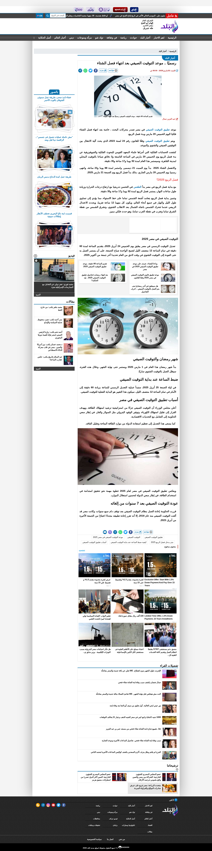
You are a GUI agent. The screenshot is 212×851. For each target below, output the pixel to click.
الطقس (137, 187)
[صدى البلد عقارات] (90, 9)
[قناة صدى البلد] (134, 9)
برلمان (115, 825)
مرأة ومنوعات (84, 37)
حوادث (133, 37)
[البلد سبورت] (120, 9)
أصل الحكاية (44, 37)
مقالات (149, 832)
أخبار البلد (145, 37)
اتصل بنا (110, 839)
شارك (102, 70)
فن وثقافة (112, 37)
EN (40, 16)
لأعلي (171, 800)
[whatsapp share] (85, 71)
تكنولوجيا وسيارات (128, 825)
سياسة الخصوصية (94, 839)
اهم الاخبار (159, 37)
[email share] (80, 71)
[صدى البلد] (169, 26)
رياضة (123, 37)
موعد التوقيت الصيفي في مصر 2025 (108, 537)
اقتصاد (150, 825)
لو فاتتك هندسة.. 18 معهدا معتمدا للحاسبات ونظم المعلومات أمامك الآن (142, 16)
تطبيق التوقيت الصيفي (154, 537)
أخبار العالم (60, 37)
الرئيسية (172, 37)
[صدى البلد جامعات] (104, 9)
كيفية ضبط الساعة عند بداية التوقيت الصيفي (128, 542)
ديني (71, 37)
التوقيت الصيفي (133, 537)
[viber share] (110, 532)
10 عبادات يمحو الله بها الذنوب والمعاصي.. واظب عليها (84, 16)
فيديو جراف (113, 819)
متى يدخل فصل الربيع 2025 (162, 542)
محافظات (96, 819)
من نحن (122, 839)
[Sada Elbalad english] (79, 9)
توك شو (99, 37)
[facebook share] (96, 71)
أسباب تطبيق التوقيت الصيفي (94, 542)
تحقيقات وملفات (94, 825)
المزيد (38, 295)
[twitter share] (91, 71)
